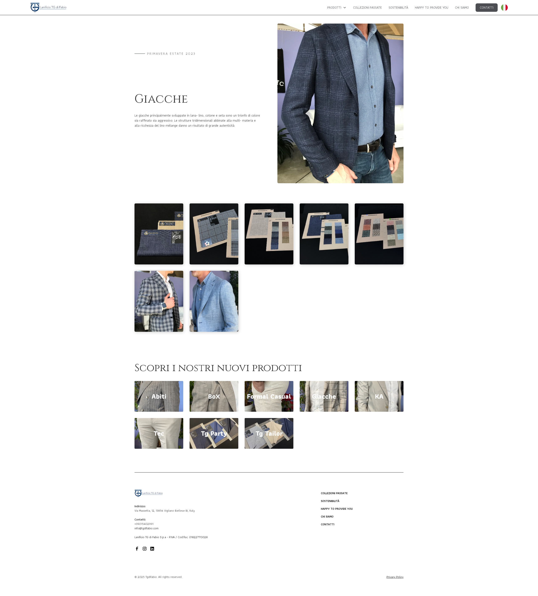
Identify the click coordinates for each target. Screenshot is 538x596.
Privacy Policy (395, 577)
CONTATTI (486, 7)
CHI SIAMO (462, 7)
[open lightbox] (158, 233)
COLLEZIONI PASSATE (367, 7)
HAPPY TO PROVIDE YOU (431, 7)
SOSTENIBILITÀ (398, 7)
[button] (337, 7)
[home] (48, 7)
